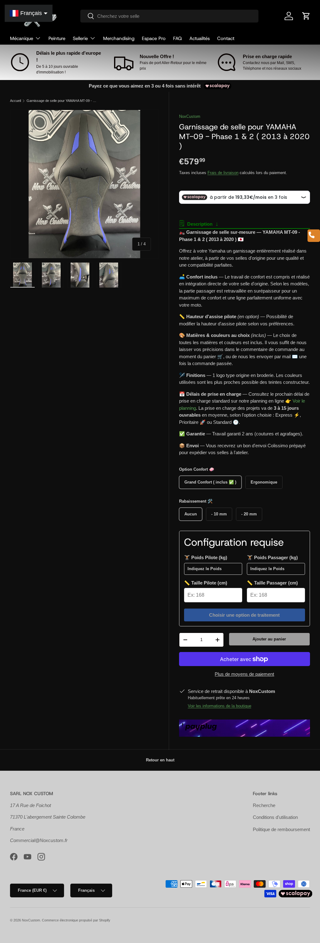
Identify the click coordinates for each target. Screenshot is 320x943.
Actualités (199, 38)
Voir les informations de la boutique (219, 706)
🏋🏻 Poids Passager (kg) (272, 557)
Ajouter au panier (269, 639)
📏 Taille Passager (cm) (272, 582)
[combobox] (169, 16)
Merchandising (118, 38)
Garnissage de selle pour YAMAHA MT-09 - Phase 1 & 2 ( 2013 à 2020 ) (62, 101)
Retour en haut (160, 760)
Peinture (56, 38)
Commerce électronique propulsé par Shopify (76, 920)
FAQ (177, 38)
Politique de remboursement (281, 829)
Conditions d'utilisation (275, 817)
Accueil (15, 101)
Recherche (264, 805)
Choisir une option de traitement (244, 615)
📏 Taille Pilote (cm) (205, 582)
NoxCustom (189, 116)
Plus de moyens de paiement (244, 674)
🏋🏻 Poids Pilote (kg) (205, 557)
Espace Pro (154, 38)
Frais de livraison (223, 172)
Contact (225, 38)
